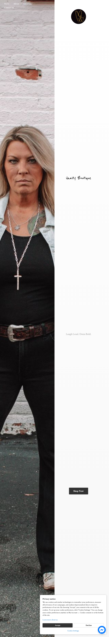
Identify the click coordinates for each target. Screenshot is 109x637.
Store (6, 4)
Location (28, 4)
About (16, 4)
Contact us (9, 7)
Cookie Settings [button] (73, 631)
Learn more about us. (50, 620)
